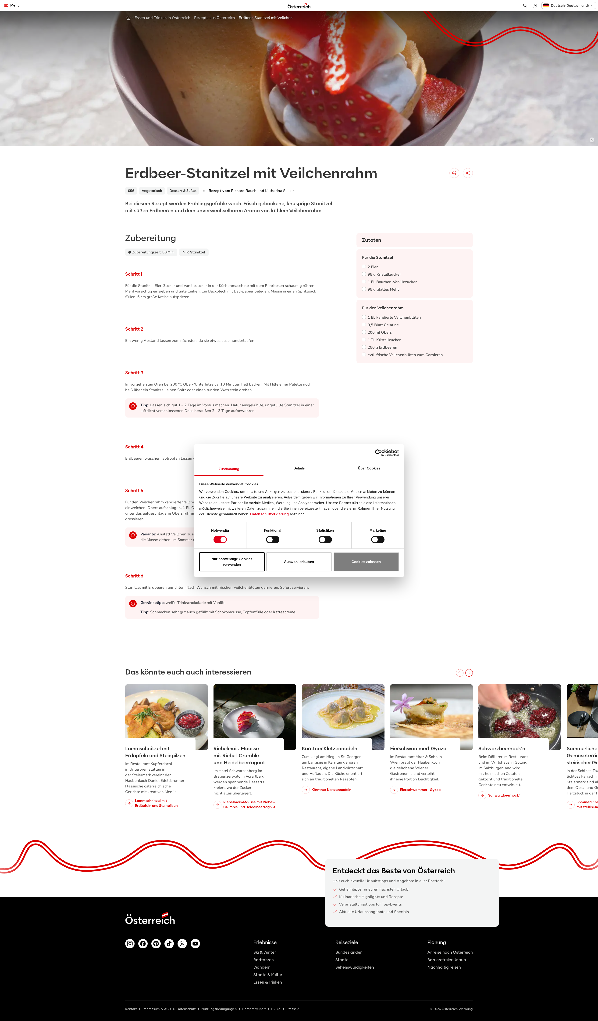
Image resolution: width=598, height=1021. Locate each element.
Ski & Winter (264, 952)
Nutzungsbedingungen (219, 1009)
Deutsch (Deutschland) (570, 6)
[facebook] (143, 943)
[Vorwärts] (469, 673)
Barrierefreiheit (254, 1009)
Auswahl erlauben (299, 562)
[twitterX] (182, 943)
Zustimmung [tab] (229, 469)
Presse (291, 1009)
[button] (568, 5)
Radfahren (263, 959)
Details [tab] (299, 468)
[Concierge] (535, 5)
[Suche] (525, 5)
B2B (274, 1009)
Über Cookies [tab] (369, 468)
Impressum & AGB (156, 1009)
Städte (342, 959)
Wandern (262, 967)
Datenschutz (186, 1009)
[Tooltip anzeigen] (592, 139)
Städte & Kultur (267, 974)
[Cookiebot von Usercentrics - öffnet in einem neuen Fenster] (378, 452)
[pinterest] (156, 943)
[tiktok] (169, 943)
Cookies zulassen (366, 562)
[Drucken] (454, 173)
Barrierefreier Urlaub (446, 959)
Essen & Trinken (267, 982)
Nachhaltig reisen (444, 967)
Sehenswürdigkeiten (354, 967)
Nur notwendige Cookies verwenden (231, 561)
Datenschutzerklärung (269, 514)
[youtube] (195, 943)
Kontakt (131, 1009)
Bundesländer (348, 952)
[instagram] (130, 943)
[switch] (272, 539)
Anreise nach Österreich (450, 952)
